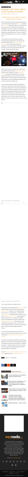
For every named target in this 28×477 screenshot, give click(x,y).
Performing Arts (13, 357)
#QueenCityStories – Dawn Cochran (17, 403)
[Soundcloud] (20, 461)
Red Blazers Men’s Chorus (10, 316)
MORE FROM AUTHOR (16, 371)
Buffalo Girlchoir (5, 311)
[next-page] (4, 409)
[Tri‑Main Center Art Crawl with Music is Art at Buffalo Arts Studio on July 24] (4, 390)
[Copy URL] (14, 365)
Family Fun (7, 357)
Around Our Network (9, 5)
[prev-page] (2, 409)
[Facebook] (2, 365)
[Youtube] (15, 465)
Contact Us (17, 473)
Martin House (21, 307)
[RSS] (17, 461)
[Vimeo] (12, 465)
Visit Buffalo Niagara (6, 13)
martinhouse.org (5, 314)
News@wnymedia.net (16, 457)
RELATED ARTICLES (6, 371)
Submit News (11, 473)
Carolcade (19, 23)
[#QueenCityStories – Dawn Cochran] (4, 404)
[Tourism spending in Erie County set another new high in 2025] (4, 376)
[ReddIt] (8, 365)
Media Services (12, 471)
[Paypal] (13, 461)
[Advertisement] (14, 424)
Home (2, 5)
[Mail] (10, 461)
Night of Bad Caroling (20, 70)
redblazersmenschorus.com (7, 321)
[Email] (11, 365)
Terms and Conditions (21, 471)
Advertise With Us (5, 471)
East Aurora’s (6, 25)
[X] (5, 365)
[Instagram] (6, 461)
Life (14, 5)
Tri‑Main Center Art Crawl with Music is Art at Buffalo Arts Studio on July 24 (17, 390)
